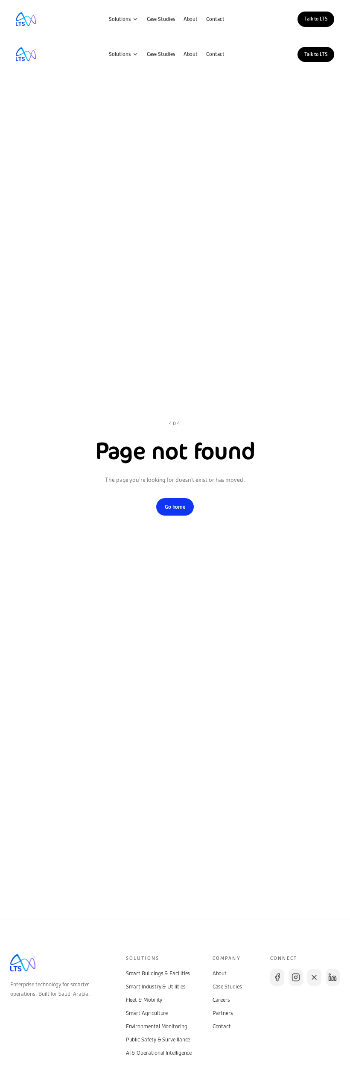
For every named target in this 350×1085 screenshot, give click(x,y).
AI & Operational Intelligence (159, 1052)
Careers (221, 999)
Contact (215, 19)
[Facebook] (277, 977)
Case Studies (161, 19)
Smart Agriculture (147, 1013)
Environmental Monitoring (156, 1026)
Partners (223, 1013)
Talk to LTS (315, 18)
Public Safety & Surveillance (158, 1039)
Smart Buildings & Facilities (158, 973)
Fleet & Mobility (144, 999)
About (191, 19)
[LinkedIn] (333, 977)
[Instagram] (296, 977)
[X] (314, 977)
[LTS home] (26, 19)
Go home (175, 506)
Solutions (119, 19)
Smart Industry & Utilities (156, 986)
